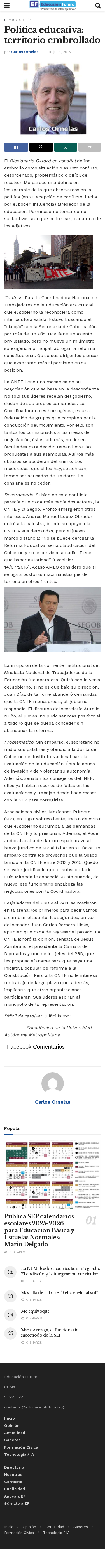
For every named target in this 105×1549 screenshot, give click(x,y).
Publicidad (14, 1489)
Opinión (25, 20)
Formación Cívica (21, 1447)
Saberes (12, 1440)
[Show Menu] (7, 5)
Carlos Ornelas (24, 52)
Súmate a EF (16, 1503)
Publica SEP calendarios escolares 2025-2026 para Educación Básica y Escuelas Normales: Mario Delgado (39, 1230)
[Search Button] (98, 5)
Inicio (9, 1418)
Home (9, 20)
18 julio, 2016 (60, 52)
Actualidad (14, 1432)
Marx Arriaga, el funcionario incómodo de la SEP (50, 1332)
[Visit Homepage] (52, 5)
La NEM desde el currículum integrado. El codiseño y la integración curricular (60, 1271)
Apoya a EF (15, 1496)
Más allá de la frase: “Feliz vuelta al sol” (59, 1292)
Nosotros (13, 1474)
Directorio (14, 1467)
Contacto (13, 1481)
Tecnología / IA (19, 1454)
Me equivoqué (35, 1311)
